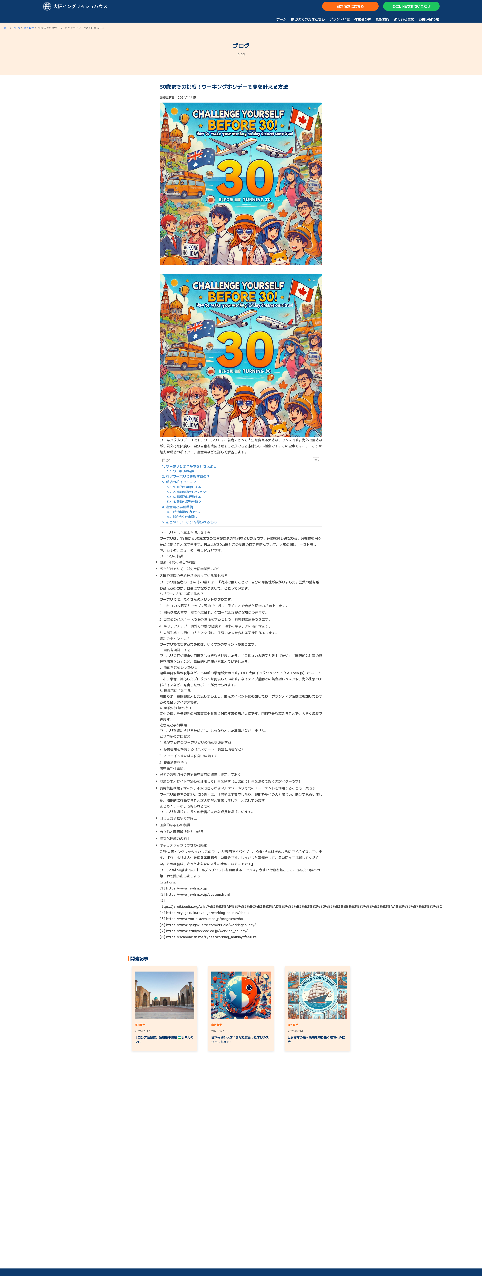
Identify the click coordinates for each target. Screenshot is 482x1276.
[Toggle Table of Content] (314, 460)
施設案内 (382, 19)
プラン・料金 (339, 19)
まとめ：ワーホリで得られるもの (191, 521)
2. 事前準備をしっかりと (190, 491)
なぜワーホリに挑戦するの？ (188, 476)
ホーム (281, 19)
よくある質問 (404, 19)
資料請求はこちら (350, 6)
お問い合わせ (429, 19)
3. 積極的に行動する (187, 496)
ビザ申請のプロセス (186, 511)
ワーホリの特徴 (183, 471)
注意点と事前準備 (179, 506)
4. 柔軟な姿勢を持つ (187, 501)
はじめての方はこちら (308, 19)
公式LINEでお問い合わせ (411, 6)
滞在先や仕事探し (185, 516)
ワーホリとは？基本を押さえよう (191, 466)
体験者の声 (362, 19)
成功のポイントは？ (181, 481)
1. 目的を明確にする (187, 487)
